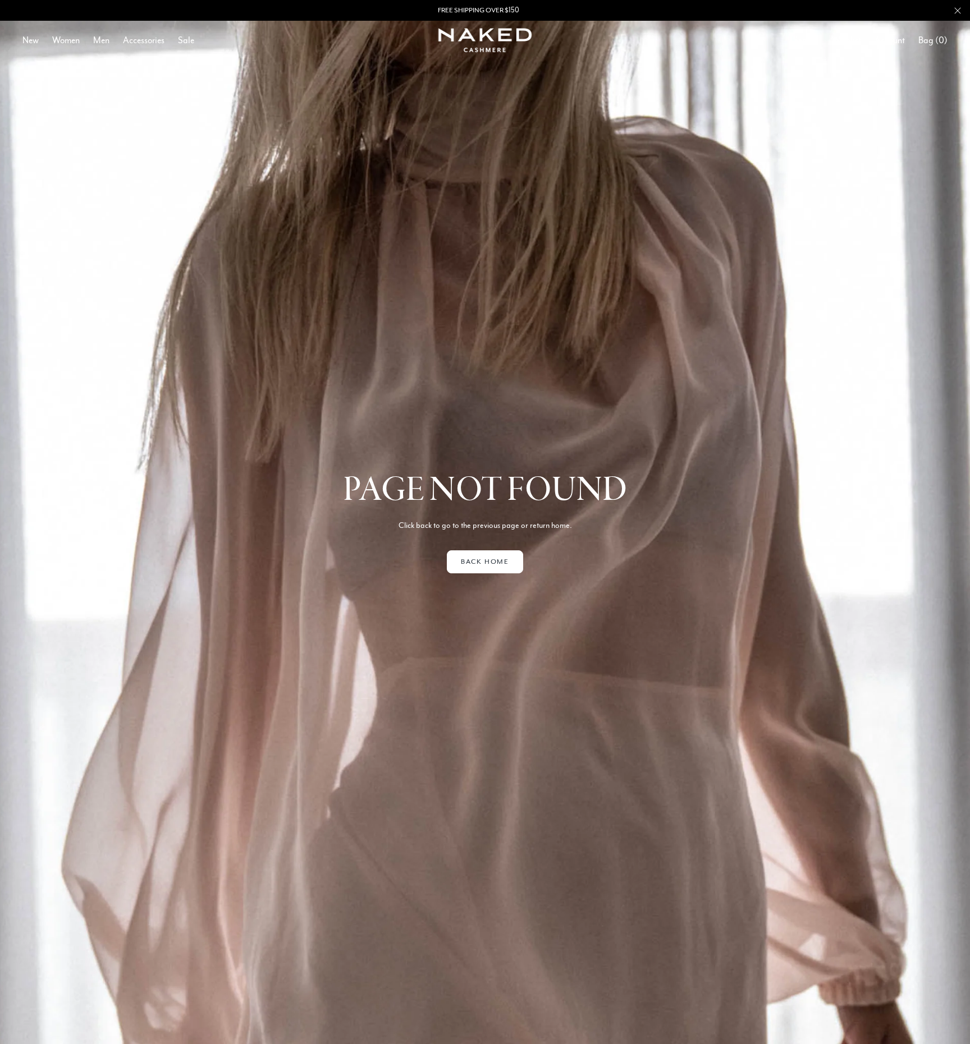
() (933, 40)
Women (66, 40)
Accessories (143, 40)
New (30, 40)
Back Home (485, 561)
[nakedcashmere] (485, 40)
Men (101, 40)
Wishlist (846, 40)
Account (890, 40)
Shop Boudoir (517, 10)
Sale (186, 40)
